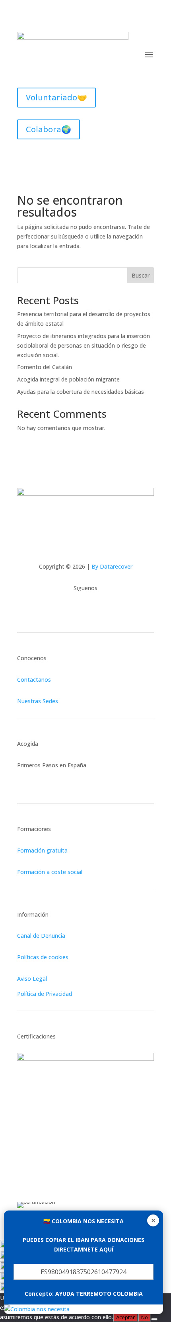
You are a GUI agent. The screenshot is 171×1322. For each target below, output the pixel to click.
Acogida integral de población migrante (68, 379)
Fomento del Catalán (44, 367)
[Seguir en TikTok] (85, 610)
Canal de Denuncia (41, 935)
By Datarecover (111, 566)
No (144, 1317)
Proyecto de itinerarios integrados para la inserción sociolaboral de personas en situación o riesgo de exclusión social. (83, 345)
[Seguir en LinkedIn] (101, 610)
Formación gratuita (42, 850)
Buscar (141, 275)
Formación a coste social (49, 872)
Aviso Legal (32, 978)
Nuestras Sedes (37, 701)
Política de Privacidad (44, 993)
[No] (154, 1319)
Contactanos (34, 679)
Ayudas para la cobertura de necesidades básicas (80, 391)
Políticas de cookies (42, 957)
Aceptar (125, 1317)
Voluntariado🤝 (56, 97)
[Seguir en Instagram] (69, 610)
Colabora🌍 (48, 129)
